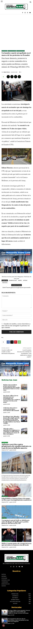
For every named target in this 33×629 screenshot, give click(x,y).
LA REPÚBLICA (5, 442)
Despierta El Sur (5, 450)
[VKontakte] (19, 567)
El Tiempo (4, 518)
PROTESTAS (4, 282)
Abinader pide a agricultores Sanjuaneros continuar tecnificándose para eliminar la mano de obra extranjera (11, 431)
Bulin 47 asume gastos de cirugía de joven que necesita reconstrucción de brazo (16, 544)
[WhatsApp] (19, 76)
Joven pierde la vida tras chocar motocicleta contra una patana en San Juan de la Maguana (18, 620)
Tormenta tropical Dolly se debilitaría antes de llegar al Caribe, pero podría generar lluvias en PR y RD (15, 522)
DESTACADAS (4, 50)
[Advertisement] (16, 31)
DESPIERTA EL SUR (12, 280)
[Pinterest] (15, 76)
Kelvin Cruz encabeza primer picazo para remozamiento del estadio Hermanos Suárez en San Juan (11, 387)
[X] (27, 13)
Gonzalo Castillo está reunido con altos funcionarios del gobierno (8, 352)
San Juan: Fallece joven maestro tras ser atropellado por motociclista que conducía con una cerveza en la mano (11, 399)
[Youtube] (30, 13)
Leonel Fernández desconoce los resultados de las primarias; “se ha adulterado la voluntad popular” (24, 354)
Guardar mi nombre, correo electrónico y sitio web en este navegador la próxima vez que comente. (16, 325)
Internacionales (20, 50)
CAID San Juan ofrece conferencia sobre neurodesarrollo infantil (11, 409)
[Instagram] (25, 13)
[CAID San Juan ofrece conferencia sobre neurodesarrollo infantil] (24, 410)
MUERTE (20, 280)
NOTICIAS (25, 280)
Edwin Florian (7, 72)
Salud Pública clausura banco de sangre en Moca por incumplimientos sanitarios (16, 499)
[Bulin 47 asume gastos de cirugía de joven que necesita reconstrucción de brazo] (16, 535)
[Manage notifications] (3, 625)
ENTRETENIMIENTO (12, 50)
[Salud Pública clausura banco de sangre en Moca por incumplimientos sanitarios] (16, 490)
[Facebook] (22, 13)
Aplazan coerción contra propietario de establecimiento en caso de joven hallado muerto (16, 446)
